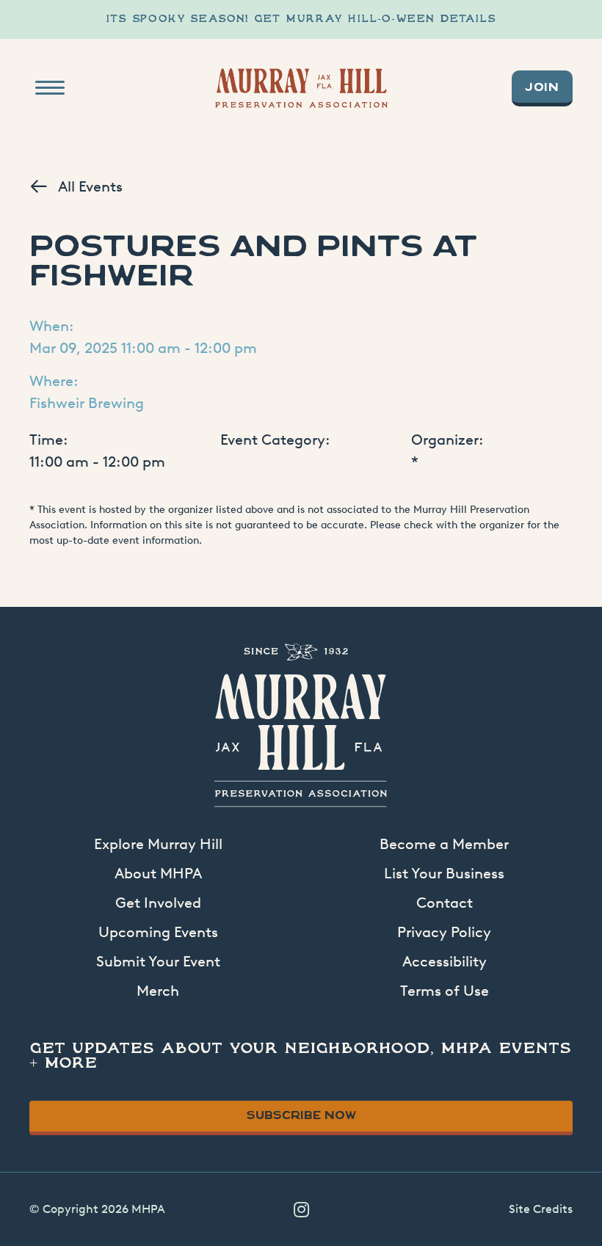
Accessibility (444, 961)
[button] (301, 1209)
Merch (158, 990)
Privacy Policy (444, 932)
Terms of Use (444, 990)
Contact (444, 902)
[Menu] (49, 88)
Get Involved (158, 902)
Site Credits (541, 1209)
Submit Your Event (158, 961)
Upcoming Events (158, 932)
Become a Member (444, 844)
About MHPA (158, 873)
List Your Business (444, 873)
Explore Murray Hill (158, 844)
